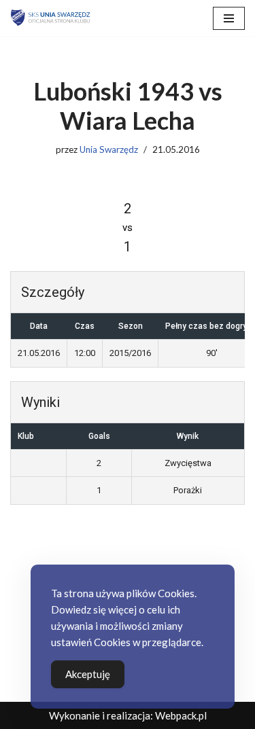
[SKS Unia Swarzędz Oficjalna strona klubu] (51, 18)
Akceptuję (87, 674)
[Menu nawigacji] (229, 18)
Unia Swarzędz (109, 149)
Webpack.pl (181, 715)
